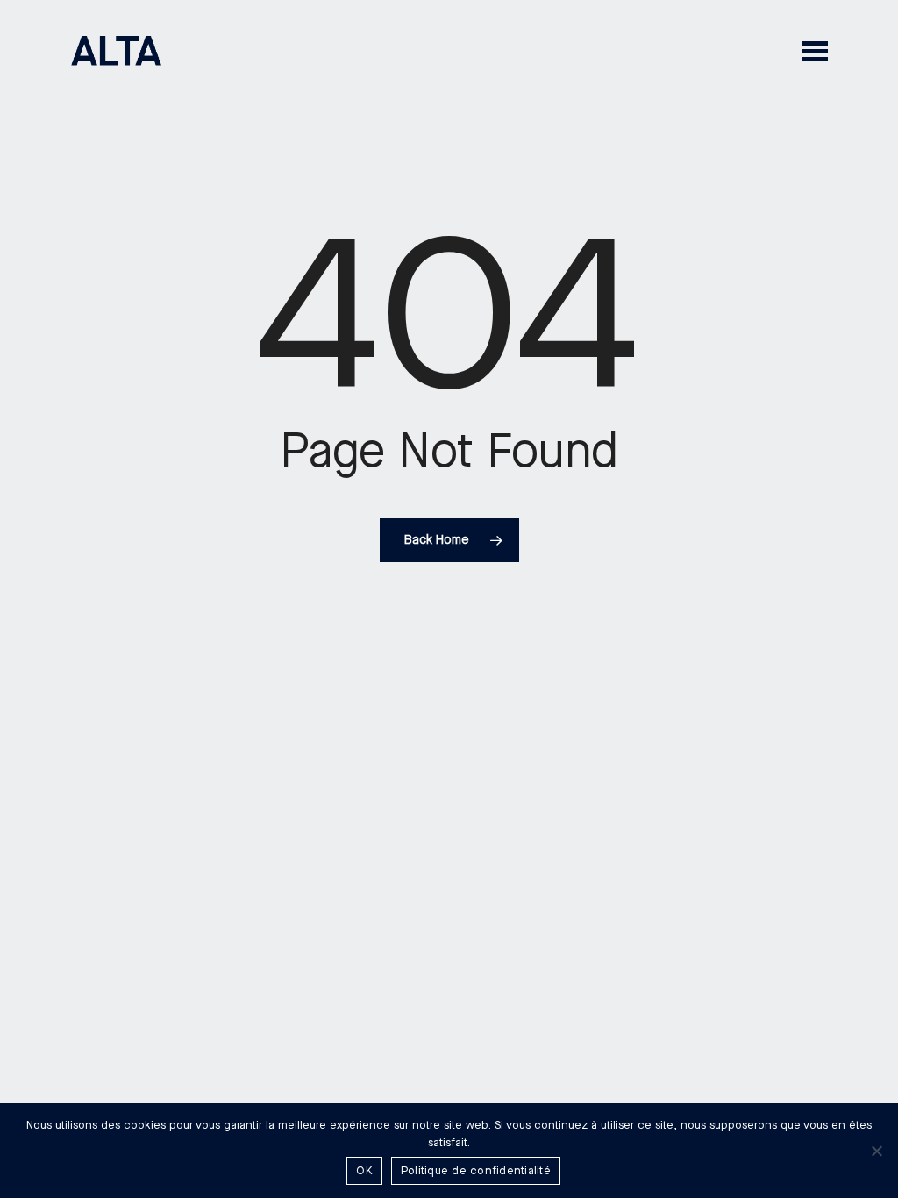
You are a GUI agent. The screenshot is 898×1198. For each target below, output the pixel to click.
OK (364, 1171)
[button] (815, 50)
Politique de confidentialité (476, 1171)
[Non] (876, 1150)
